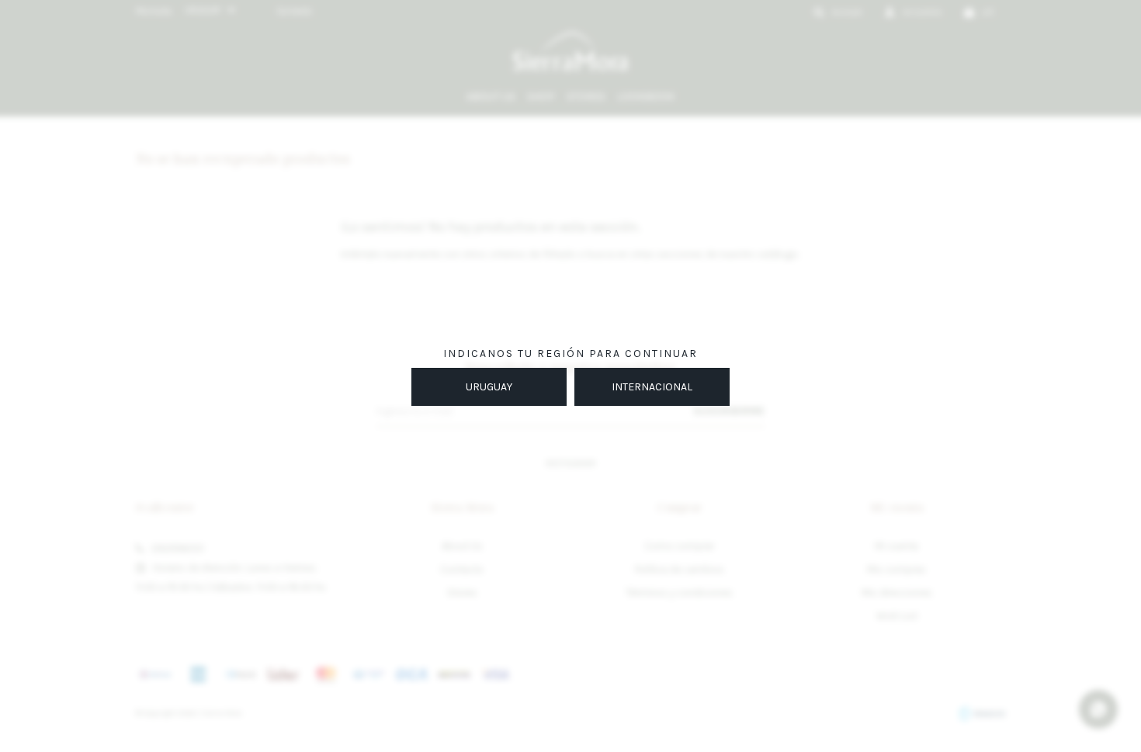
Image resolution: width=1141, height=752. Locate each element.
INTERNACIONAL (652, 386)
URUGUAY (489, 386)
